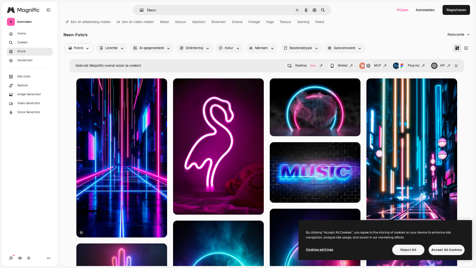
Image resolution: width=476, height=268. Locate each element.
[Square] (466, 48)
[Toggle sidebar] (49, 10)
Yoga (270, 22)
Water (164, 22)
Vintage (254, 22)
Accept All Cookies (446, 250)
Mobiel (342, 65)
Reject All (408, 250)
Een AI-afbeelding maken (91, 22)
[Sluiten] (456, 66)
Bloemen (218, 22)
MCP (377, 65)
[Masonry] (457, 48)
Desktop (305, 65)
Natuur (180, 22)
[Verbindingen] (11, 258)
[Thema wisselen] (29, 258)
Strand (237, 22)
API (442, 65)
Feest (319, 22)
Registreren (456, 10)
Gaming (303, 22)
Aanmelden (425, 10)
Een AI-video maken (138, 22)
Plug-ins (413, 65)
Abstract (199, 22)
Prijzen (402, 10)
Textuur (285, 22)
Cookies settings (319, 249)
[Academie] (20, 258)
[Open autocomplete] (140, 10)
